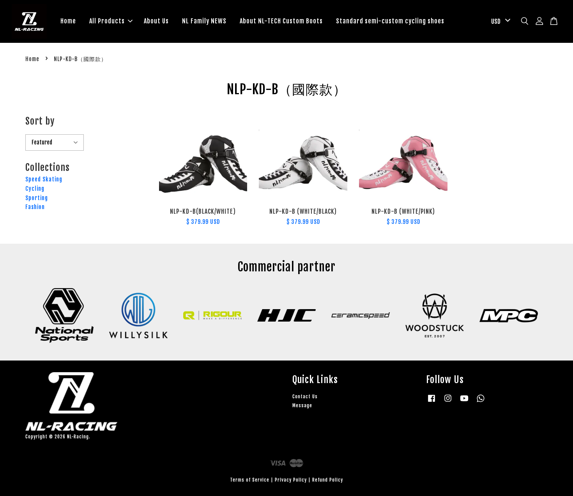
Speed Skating (43, 179)
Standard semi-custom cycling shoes (390, 21)
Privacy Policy (291, 480)
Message (302, 405)
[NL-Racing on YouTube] (464, 402)
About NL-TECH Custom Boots (281, 21)
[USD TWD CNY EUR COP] (499, 22)
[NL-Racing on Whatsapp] (480, 402)
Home (68, 21)
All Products (107, 21)
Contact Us (305, 396)
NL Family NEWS (204, 21)
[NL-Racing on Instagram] (447, 402)
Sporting (36, 198)
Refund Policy (327, 480)
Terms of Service (249, 480)
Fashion (35, 207)
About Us (156, 21)
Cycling (34, 188)
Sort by (40, 121)
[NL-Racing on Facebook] (431, 402)
